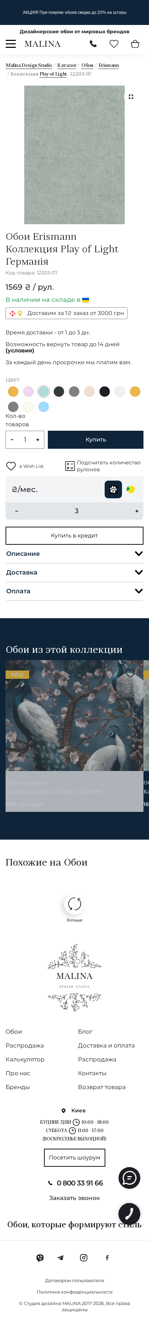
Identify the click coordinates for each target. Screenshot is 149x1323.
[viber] (40, 1258)
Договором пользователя (74, 1280)
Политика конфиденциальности (75, 1292)
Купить (96, 439)
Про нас (18, 1073)
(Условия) (20, 351)
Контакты (92, 1073)
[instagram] (83, 1258)
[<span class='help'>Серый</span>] (74, 391)
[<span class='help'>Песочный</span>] (13, 391)
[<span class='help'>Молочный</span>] (89, 391)
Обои (87, 65)
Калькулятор (25, 1059)
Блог (85, 1031)
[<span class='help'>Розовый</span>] (28, 391)
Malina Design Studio (29, 65)
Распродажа (25, 1045)
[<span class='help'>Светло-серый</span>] (120, 391)
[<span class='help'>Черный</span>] (104, 391)
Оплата (18, 591)
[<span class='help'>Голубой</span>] (43, 407)
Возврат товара (102, 1087)
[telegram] (60, 1258)
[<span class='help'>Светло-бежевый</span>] (28, 407)
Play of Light (53, 74)
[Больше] (74, 904)
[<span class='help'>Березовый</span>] (43, 391)
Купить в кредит (74, 535)
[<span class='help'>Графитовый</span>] (59, 391)
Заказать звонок (74, 1197)
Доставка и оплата (106, 1045)
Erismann (108, 65)
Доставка (21, 572)
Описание (23, 554)
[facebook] (107, 1258)
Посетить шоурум (74, 1157)
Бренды (18, 1087)
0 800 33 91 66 (80, 1183)
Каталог (66, 65)
